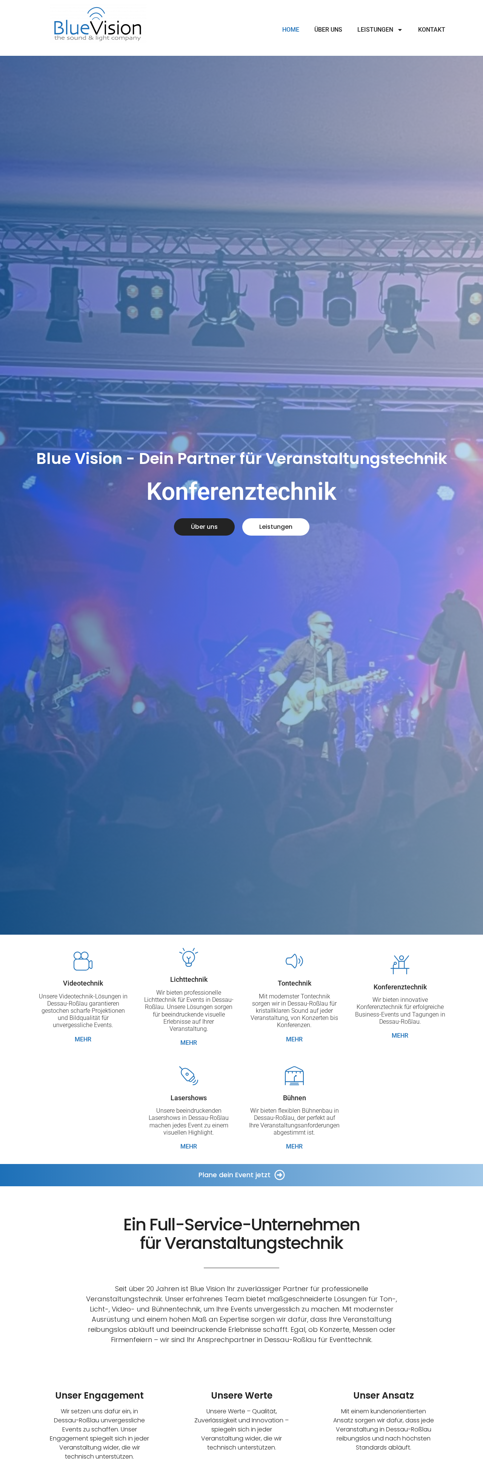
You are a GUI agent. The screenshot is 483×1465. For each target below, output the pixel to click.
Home (290, 29)
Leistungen (375, 29)
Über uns (328, 29)
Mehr (83, 1039)
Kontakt (431, 29)
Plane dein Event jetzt (234, 1174)
